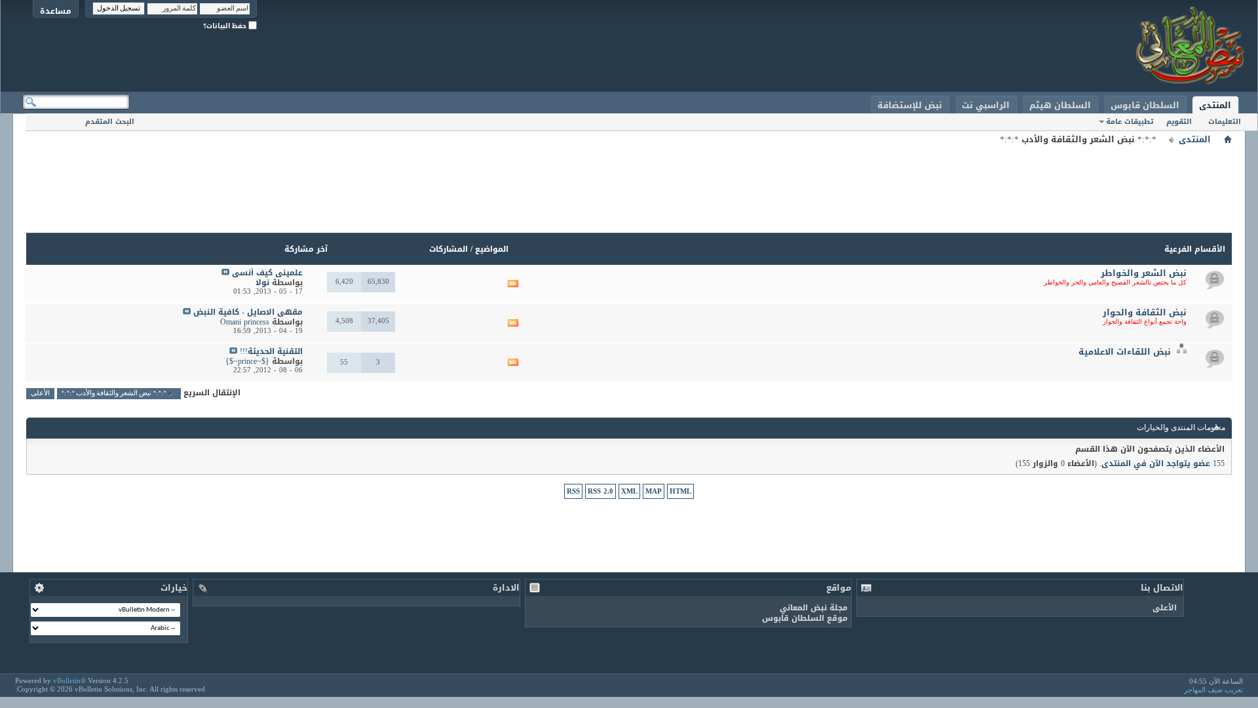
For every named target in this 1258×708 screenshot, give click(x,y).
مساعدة (55, 11)
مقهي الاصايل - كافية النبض (248, 312)
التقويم (1179, 121)
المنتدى (1215, 105)
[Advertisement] (629, 177)
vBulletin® (69, 680)
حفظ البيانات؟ (225, 26)
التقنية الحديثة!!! (271, 351)
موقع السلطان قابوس (805, 618)
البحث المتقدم (109, 121)
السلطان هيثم (1060, 105)
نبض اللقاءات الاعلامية (1124, 352)
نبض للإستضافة (909, 105)
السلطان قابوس (1145, 105)
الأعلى (40, 393)
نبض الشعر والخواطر (1144, 273)
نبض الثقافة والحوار (1145, 312)
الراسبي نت (986, 105)
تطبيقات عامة (1129, 121)
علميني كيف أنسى (267, 273)
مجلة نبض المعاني (814, 607)
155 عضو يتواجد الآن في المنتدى (1163, 463)
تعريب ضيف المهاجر (1213, 690)
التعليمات (1224, 121)
